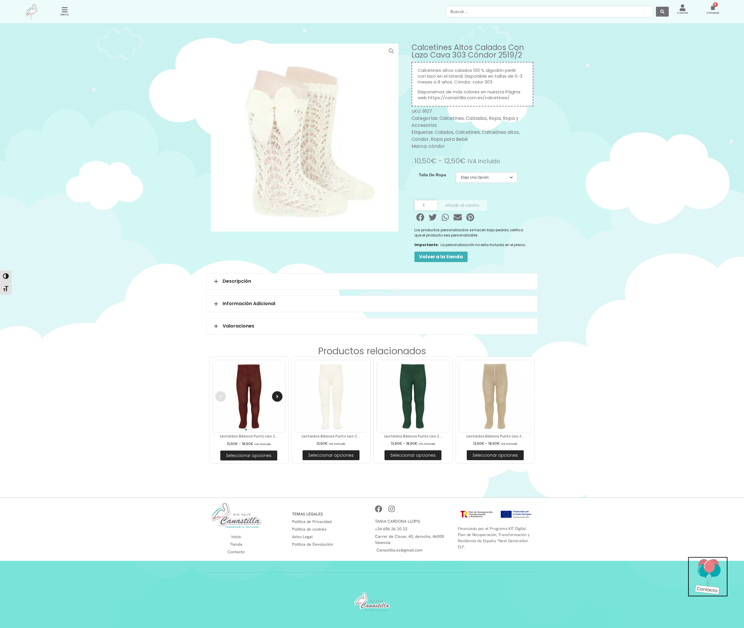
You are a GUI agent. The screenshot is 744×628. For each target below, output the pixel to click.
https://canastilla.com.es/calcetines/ (468, 98)
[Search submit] (662, 12)
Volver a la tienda (441, 256)
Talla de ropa (432, 174)
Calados (444, 132)
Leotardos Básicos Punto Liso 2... (249, 436)
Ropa (495, 118)
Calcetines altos (500, 132)
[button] (420, 217)
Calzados (476, 118)
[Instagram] (391, 509)
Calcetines (451, 118)
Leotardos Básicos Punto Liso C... (331, 436)
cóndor (436, 146)
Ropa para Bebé (449, 139)
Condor (420, 139)
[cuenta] (682, 7)
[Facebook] (378, 509)
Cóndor (462, 82)
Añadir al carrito (462, 205)
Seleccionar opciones (248, 455)
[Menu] (64, 9)
